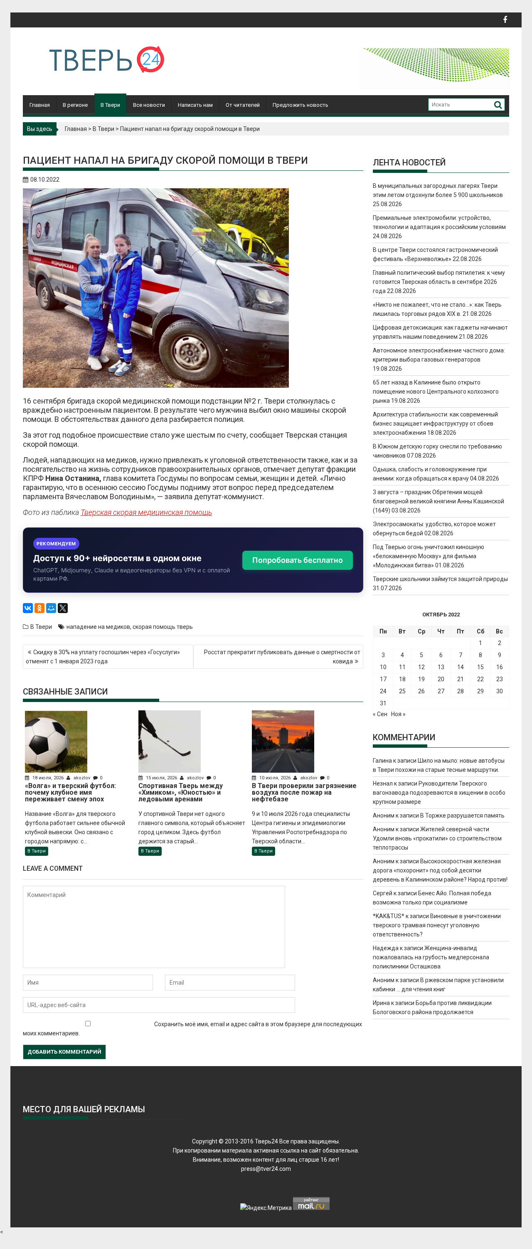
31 (383, 703)
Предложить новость (300, 105)
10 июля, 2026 (275, 778)
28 (460, 691)
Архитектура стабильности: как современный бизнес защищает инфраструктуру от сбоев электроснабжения (435, 423)
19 (421, 679)
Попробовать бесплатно (297, 560)
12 (421, 667)
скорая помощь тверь (163, 626)
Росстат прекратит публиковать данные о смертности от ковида (282, 657)
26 (421, 691)
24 (383, 691)
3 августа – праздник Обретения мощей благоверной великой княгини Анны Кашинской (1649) (438, 501)
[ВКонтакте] (28, 608)
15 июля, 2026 (161, 778)
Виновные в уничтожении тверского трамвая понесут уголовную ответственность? (437, 925)
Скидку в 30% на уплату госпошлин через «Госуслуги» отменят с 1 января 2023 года (103, 657)
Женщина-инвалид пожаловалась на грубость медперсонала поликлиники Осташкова (431, 957)
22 (480, 679)
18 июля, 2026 (48, 778)
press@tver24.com (266, 1168)
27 (441, 691)
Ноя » (398, 714)
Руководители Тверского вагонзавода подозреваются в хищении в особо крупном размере (439, 792)
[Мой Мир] (51, 608)
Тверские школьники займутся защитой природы (440, 579)
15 (480, 667)
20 (441, 679)
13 (441, 667)
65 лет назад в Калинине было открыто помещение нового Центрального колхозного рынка (436, 391)
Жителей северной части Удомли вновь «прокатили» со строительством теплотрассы (437, 838)
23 (499, 679)
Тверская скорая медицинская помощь (146, 512)
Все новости (149, 105)
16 (499, 667)
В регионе (75, 105)
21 (460, 679)
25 (402, 691)
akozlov (81, 778)
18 (402, 679)
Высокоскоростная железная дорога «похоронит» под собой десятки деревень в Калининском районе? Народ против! (440, 870)
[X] (63, 608)
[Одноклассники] (39, 608)
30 (499, 691)
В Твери (110, 105)
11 (402, 667)
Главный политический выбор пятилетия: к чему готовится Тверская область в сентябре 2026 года (439, 281)
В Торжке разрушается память (462, 815)
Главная (40, 105)
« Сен (380, 714)
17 (383, 679)
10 (383, 667)
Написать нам (195, 105)
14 (460, 667)
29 (480, 691)
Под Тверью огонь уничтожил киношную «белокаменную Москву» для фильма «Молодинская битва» (428, 556)
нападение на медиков (98, 626)
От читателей (243, 105)
